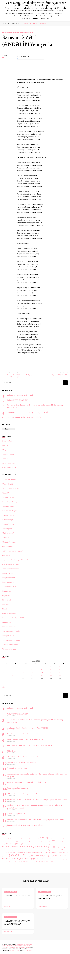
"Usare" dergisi (7, 520)
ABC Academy (7, 546)
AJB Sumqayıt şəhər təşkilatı (12, 551)
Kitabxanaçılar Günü (29, 844)
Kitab (19, 843)
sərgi (12, 850)
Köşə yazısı (6, 595)
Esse (54, 840)
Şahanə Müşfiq (49, 852)
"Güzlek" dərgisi (8, 497)
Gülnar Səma (11, 844)
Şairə (62, 852)
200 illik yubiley (35, 838)
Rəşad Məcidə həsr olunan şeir (18, 788)
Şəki (51, 856)
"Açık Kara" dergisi (9, 479)
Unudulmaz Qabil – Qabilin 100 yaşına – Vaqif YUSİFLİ (27, 412)
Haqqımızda (6, 591)
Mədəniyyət (6, 600)
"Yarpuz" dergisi (8, 524)
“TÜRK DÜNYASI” (40, 861)
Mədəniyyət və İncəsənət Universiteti (55, 844)
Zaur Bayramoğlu (18, 853)
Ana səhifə (6, 555)
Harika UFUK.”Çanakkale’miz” (17, 895)
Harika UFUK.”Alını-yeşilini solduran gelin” (50, 897)
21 (42, 676)
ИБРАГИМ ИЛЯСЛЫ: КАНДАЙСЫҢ (21, 762)
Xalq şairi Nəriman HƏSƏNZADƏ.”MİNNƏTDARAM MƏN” (29, 745)
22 (51, 676)
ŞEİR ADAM (11, 751)
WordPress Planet (9, 468)
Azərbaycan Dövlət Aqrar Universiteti (16, 560)
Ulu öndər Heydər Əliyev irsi (41, 850)
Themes (5, 459)
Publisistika (6, 622)
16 (60, 673)
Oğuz (52, 847)
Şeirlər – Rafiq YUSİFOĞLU (17, 814)
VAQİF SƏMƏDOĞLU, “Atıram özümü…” (22, 757)
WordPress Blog (8, 463)
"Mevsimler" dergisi (9, 511)
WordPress (30, 950)
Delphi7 (4, 55)
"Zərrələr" (6, 537)
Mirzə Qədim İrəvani (40, 844)
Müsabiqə (5, 604)
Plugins (5, 450)
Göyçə (61, 841)
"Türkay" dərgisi (8, 515)
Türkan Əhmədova (28, 850)
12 (23, 673)
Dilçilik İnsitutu (7, 573)
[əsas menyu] (2, 10)
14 (42, 673)
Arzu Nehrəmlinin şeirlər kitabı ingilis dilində (24, 417)
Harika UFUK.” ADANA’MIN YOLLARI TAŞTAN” (17, 922)
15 (51, 673)
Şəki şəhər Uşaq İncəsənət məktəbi (16, 861)
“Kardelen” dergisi (8, 542)
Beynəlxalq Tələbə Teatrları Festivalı (33, 841)
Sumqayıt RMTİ (8, 636)
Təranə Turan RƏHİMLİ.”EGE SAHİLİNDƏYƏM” (25, 739)
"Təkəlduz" (5, 838)
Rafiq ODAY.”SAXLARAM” (17, 400)
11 (12, 673)
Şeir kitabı (5, 856)
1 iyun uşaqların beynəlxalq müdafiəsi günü (19, 838)
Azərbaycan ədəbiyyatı (10, 564)
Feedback (5, 445)
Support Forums (8, 454)
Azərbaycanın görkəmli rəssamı (56, 838)
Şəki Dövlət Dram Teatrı (42, 859)
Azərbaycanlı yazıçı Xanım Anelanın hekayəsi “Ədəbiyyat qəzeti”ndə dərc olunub (37, 799)
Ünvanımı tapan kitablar (34, 853)
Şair (58, 852)
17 (3, 676)
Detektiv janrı (46, 841)
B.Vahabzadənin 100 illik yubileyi (10, 841)
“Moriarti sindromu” (31, 861)
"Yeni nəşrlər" (7, 529)
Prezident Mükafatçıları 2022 (13, 618)
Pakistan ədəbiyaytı (9, 613)
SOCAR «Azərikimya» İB (11, 631)
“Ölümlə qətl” (49, 861)
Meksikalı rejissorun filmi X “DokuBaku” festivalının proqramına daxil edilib (35, 819)
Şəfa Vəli (17, 855)
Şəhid (28, 856)
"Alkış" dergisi (7, 484)
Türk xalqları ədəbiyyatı (11, 32)
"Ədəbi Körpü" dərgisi (10, 488)
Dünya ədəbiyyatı (8, 578)
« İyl (3, 687)
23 (60, 676)
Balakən (21, 841)
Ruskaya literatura (9, 627)
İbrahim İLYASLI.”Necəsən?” (17, 768)
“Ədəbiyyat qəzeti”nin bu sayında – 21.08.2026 (23, 794)
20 (32, 676)
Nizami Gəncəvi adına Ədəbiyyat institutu (25, 846)
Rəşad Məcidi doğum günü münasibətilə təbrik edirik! (26, 782)
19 (23, 676)
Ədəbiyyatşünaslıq (9, 587)
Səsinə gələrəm (19, 850)
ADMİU (44, 838)
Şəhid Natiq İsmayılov (39, 856)
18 (12, 676)
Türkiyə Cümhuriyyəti (10, 645)
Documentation (7, 441)
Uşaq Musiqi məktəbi (55, 850)
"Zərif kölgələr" (8, 533)
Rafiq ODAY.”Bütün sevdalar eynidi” (20, 395)
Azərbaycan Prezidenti (10, 569)
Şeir (66, 852)
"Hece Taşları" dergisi (10, 502)
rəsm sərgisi (7, 850)
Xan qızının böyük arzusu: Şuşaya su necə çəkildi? (25, 825)
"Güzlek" (5, 493)
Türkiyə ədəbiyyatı (26, 32)
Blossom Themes (14, 950)
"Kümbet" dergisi (8, 506)
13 (32, 673)
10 (3, 673)
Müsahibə (5, 609)
